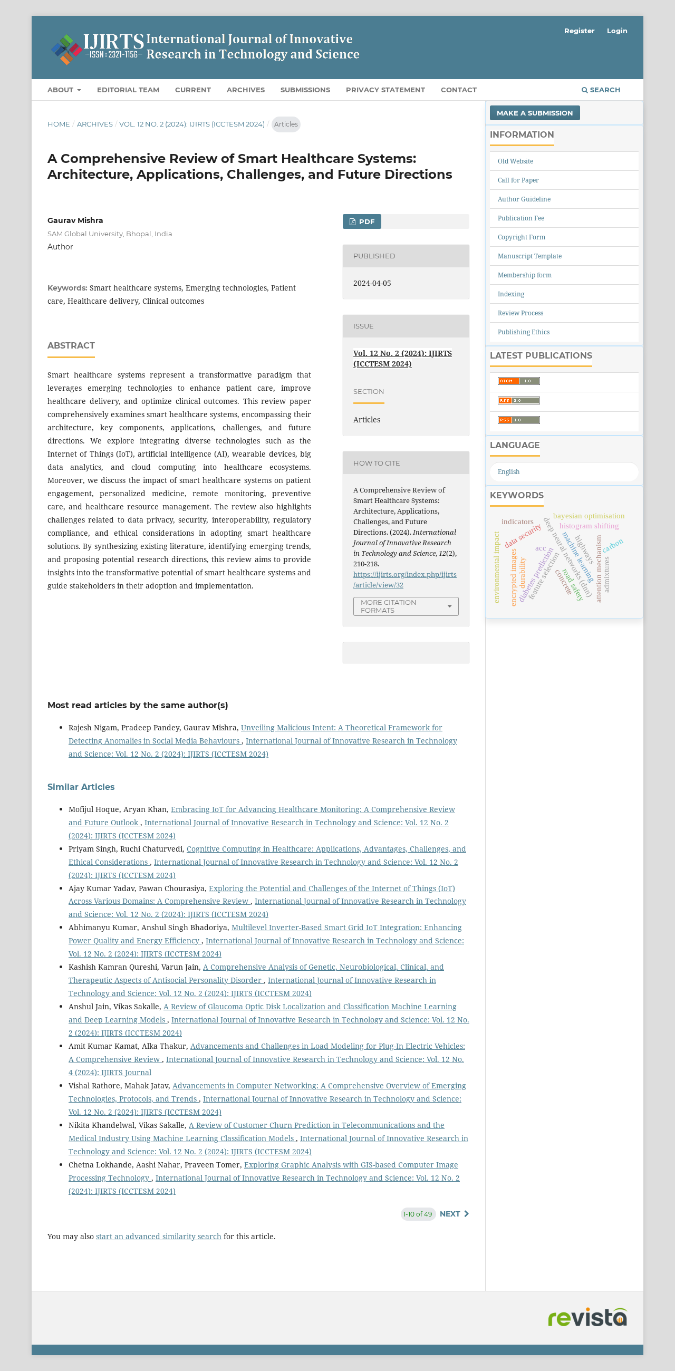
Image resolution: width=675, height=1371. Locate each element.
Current (193, 89)
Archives (246, 89)
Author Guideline (524, 199)
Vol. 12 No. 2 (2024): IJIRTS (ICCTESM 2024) (192, 124)
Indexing (511, 293)
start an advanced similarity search (158, 1236)
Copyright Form (521, 237)
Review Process (520, 312)
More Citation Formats (389, 606)
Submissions (305, 89)
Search (604, 89)
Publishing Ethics (523, 331)
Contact (459, 89)
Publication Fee (521, 218)
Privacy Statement (385, 89)
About (61, 89)
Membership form (525, 275)
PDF (365, 221)
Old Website (515, 161)
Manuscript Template (530, 256)
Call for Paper (518, 180)
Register (579, 30)
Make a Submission (535, 113)
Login (617, 30)
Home (58, 124)
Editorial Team (128, 89)
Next (450, 1214)
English (509, 471)
